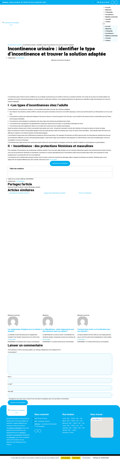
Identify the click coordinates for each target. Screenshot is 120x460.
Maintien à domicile (111, 17)
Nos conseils (18, 45)
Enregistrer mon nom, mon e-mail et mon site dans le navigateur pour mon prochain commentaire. (39, 399)
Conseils (108, 19)
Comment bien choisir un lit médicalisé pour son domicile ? (93, 330)
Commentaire (12, 352)
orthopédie (11, 437)
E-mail (10, 384)
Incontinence (109, 15)
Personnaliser (86, 458)
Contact (107, 22)
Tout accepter (65, 458)
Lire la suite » (12, 339)
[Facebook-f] (112, 2)
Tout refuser (76, 458)
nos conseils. (53, 160)
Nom (10, 377)
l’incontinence (18, 435)
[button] (110, 24)
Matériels (108, 10)
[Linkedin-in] (116, 2)
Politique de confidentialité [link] (101, 458)
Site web (10, 391)
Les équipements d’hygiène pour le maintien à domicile (25, 330)
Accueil (107, 7)
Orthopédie (109, 12)
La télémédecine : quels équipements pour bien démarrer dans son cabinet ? (58, 330)
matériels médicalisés (15, 428)
